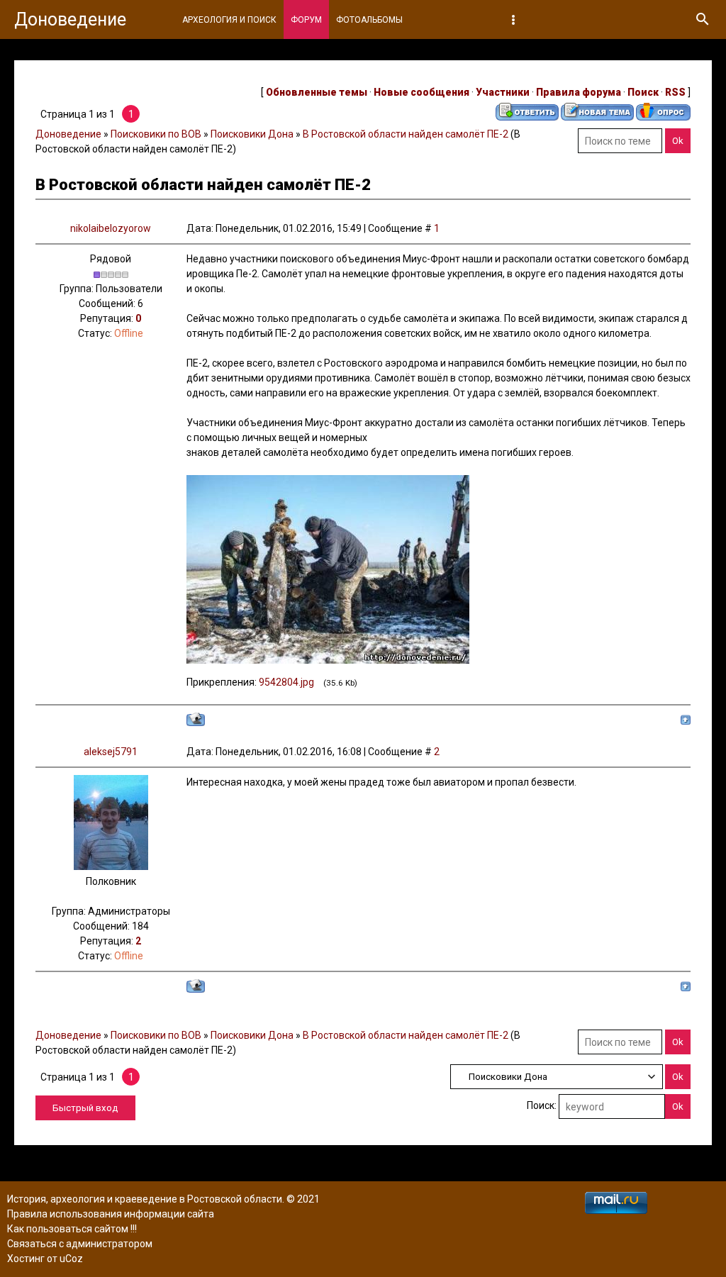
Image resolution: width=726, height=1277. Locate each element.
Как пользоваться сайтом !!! (72, 1228)
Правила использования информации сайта (110, 1214)
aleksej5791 (111, 751)
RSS (675, 92)
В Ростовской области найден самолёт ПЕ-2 (405, 134)
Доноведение (70, 19)
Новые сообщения (421, 92)
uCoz (71, 1258)
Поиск (643, 92)
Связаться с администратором (79, 1243)
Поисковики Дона (252, 134)
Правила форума (578, 92)
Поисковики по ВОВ (156, 134)
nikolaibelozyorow (110, 228)
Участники (503, 92)
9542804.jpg (286, 682)
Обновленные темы (316, 92)
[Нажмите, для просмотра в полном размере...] (327, 660)
